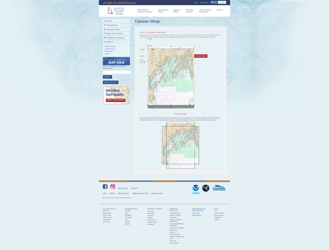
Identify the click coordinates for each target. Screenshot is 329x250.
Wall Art (110, 42)
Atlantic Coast (107, 217)
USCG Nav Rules (175, 234)
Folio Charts (173, 230)
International (112, 25)
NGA (126, 213)
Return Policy (123, 193)
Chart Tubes (196, 213)
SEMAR (127, 224)
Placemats (150, 224)
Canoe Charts (151, 220)
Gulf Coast (106, 222)
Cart (214, 2)
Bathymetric (151, 213)
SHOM (127, 222)
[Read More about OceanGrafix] (219, 188)
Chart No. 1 (173, 232)
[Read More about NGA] (206, 188)
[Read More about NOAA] (196, 189)
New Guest (204, 2)
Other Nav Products (115, 33)
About (112, 193)
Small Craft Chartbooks (177, 228)
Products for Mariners (116, 37)
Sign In (196, 2)
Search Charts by (116, 61)
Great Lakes (107, 219)
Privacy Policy (157, 193)
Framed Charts (110, 46)
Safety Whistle (196, 215)
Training (149, 218)
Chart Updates (174, 243)
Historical (150, 215)
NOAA (109, 21)
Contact (134, 188)
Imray (127, 219)
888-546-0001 (123, 188)
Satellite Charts (152, 222)
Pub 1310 (173, 240)
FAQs (105, 193)
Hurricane (150, 211)
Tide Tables (173, 217)
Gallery (107, 54)
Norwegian (128, 217)
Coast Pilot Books (175, 213)
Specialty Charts (113, 29)
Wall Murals (109, 51)
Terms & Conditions (140, 193)
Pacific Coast (107, 215)
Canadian (128, 215)
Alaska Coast (107, 213)
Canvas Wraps (110, 49)
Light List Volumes (175, 215)
